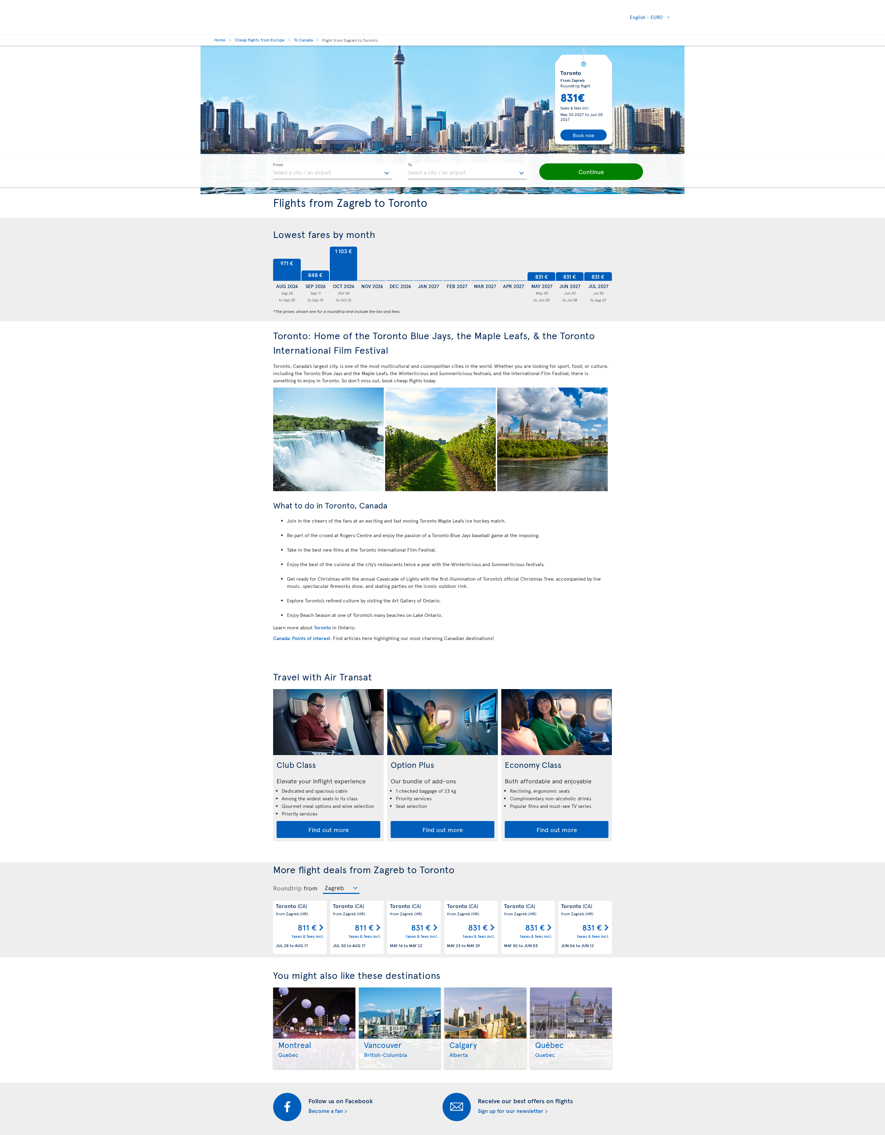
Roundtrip (287, 888)
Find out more (328, 829)
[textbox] (332, 171)
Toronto (322, 627)
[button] (591, 171)
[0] (371, 264)
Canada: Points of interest (301, 638)
